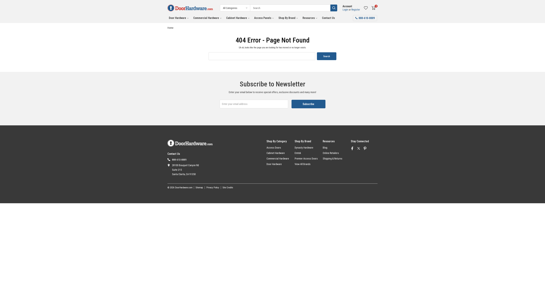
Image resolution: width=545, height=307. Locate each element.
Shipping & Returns (332, 158)
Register (355, 9)
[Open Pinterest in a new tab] (365, 148)
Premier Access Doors (306, 158)
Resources (309, 18)
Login (346, 9)
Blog (325, 147)
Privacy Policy (212, 187)
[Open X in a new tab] (358, 148)
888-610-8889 (179, 159)
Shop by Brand (286, 18)
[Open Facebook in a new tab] (352, 148)
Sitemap (199, 187)
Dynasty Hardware (304, 147)
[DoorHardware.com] (190, 8)
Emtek (298, 153)
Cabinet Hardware (236, 18)
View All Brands (303, 164)
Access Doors (274, 147)
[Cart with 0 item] (373, 8)
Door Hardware (177, 18)
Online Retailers (331, 153)
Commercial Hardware (206, 18)
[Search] (333, 8)
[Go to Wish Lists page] (366, 8)
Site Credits (228, 187)
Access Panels (262, 18)
